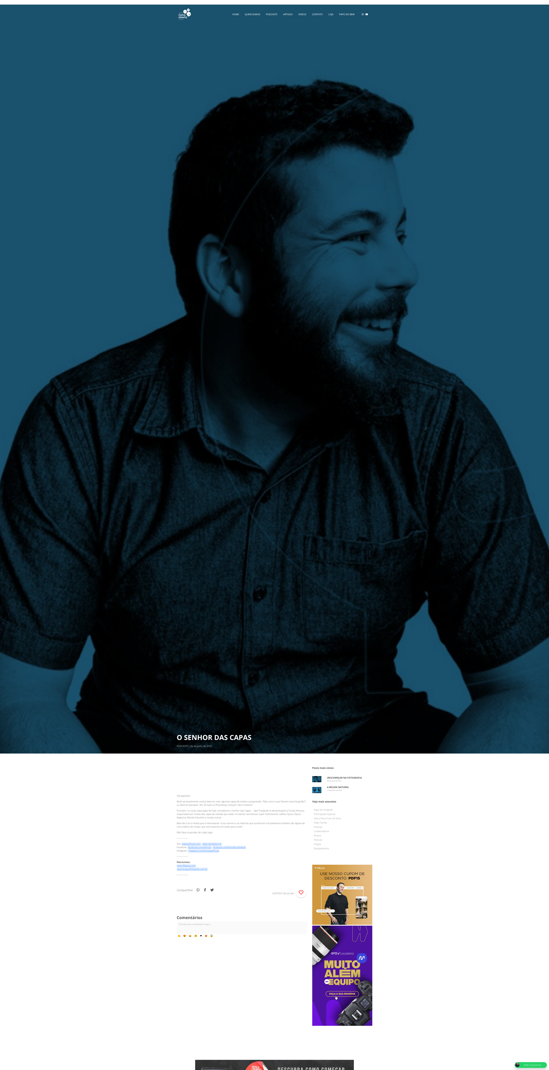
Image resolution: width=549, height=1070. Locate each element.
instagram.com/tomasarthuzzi (203, 850)
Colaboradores (321, 831)
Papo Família (320, 822)
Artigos (317, 844)
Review (317, 835)
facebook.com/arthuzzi (199, 847)
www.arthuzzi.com (191, 843)
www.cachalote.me (211, 843)
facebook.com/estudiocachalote (229, 847)
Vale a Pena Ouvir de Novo (327, 818)
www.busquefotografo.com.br (192, 869)
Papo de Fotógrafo (323, 809)
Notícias (318, 827)
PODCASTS (182, 746)
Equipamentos (321, 848)
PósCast (318, 839)
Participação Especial (324, 814)
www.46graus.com (186, 865)
